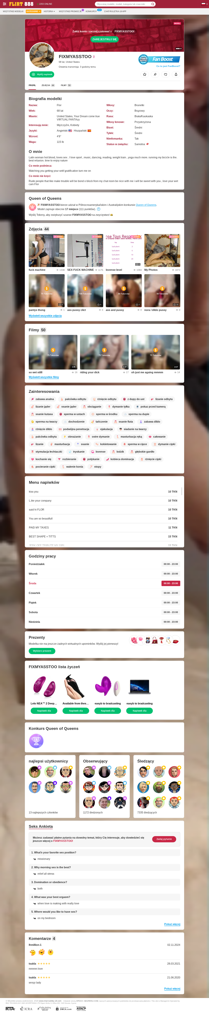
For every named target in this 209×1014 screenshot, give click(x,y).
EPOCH (79, 1001)
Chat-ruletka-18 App (115, 11)
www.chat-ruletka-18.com (50, 1001)
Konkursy (91, 11)
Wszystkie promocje (70, 11)
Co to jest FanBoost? (168, 66)
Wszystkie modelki (13, 11)
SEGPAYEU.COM (91, 1001)
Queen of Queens (146, 205)
